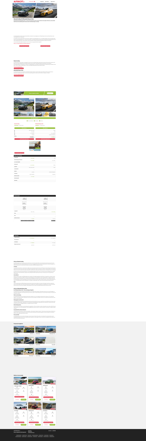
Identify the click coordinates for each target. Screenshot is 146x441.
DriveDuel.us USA (29, 435)
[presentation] (14, 105)
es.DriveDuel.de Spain (46, 435)
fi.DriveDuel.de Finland (52, 436)
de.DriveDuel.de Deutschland (35, 435)
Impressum (29, 430)
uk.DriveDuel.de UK (51, 435)
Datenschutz (30, 431)
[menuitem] (42, 1)
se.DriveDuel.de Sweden (40, 436)
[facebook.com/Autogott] (49, 430)
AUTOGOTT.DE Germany (18, 435)
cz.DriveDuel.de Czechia (30, 436)
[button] (47, 1)
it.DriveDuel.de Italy (35, 436)
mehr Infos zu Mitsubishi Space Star (19, 74)
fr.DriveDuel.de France (41, 435)
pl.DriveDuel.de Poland (24, 436)
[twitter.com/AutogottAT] (50, 430)
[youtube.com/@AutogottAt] (54, 430)
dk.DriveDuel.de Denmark (46, 436)
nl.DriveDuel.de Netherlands (18, 436)
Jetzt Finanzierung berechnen (18, 68)
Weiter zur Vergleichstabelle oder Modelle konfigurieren (22, 43)
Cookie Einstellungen (31, 432)
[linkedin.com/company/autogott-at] (53, 430)
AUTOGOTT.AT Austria (24, 435)
